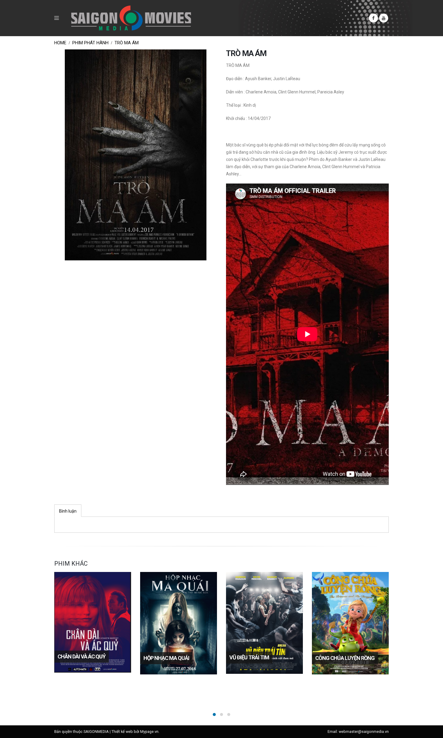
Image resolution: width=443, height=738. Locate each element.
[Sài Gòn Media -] (131, 18)
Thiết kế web (122, 731)
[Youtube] (383, 18)
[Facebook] (373, 18)
